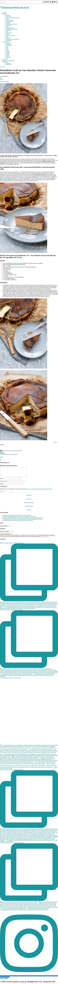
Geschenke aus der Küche (11, 24)
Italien (7, 48)
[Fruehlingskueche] (29, 502)
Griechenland (9, 45)
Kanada (7, 50)
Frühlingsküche (9, 21)
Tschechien (8, 56)
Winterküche (8, 40)
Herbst (5, 450)
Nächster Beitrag (13, 454)
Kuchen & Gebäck (10, 27)
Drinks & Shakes (9, 20)
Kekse (7, 26)
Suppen (7, 34)
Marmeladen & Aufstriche (11, 29)
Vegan (7, 36)
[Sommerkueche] (29, 506)
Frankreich (8, 44)
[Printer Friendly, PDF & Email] (55, 442)
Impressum (8, 63)
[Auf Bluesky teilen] (3, 453)
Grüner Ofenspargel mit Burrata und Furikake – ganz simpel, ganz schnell (19, 516)
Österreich (8, 51)
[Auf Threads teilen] (4, 453)
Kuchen (9, 450)
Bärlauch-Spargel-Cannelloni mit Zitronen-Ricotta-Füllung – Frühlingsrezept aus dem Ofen (23, 517)
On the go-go (6, 41)
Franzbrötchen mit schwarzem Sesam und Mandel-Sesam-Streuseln (18, 520)
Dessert (7, 19)
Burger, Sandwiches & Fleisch (12, 17)
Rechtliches (5, 62)
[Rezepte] (29, 498)
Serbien (7, 54)
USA (7, 58)
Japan (7, 49)
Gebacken (2, 66)
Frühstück (8, 22)
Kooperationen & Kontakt (8, 60)
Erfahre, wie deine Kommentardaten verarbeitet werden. (39, 489)
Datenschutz (8, 64)
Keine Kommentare (4, 81)
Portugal (7, 53)
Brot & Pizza (8, 16)
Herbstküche (8, 25)
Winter (20, 450)
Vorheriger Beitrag (5, 454)
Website (2, 483)
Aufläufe (8, 15)
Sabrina (1, 78)
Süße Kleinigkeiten (10, 35)
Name (1, 478)
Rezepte (4, 13)
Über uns (5, 59)
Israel (7, 46)
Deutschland (8, 43)
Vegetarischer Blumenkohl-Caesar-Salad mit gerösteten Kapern (17, 515)
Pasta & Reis (8, 30)
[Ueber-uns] (29, 495)
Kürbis (12, 450)
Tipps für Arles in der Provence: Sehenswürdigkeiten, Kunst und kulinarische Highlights (22, 519)
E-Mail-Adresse (3, 481)
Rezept (16, 450)
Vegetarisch (8, 37)
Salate (7, 31)
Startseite (5, 12)
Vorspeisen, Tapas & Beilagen (12, 39)
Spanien (7, 55)
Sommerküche (9, 32)
